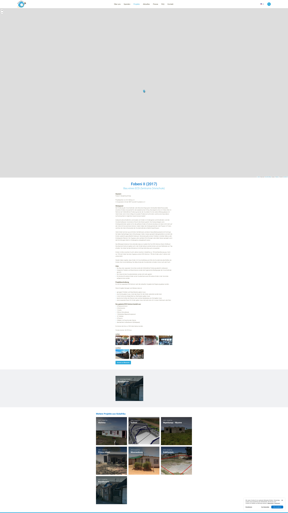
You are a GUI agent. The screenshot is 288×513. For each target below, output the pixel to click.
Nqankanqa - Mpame (172, 422)
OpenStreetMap (268, 176)
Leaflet (258, 176)
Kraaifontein (123, 381)
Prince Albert (104, 452)
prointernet (286, 176)
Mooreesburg (137, 452)
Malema (101, 422)
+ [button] (2, 10)
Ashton (134, 422)
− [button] (2, 12)
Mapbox (277, 176)
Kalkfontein (168, 452)
